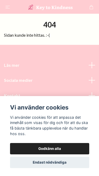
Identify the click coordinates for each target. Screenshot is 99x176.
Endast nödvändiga (50, 162)
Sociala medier (18, 80)
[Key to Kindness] (50, 7)
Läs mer (12, 65)
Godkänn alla (49, 148)
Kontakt (12, 95)
